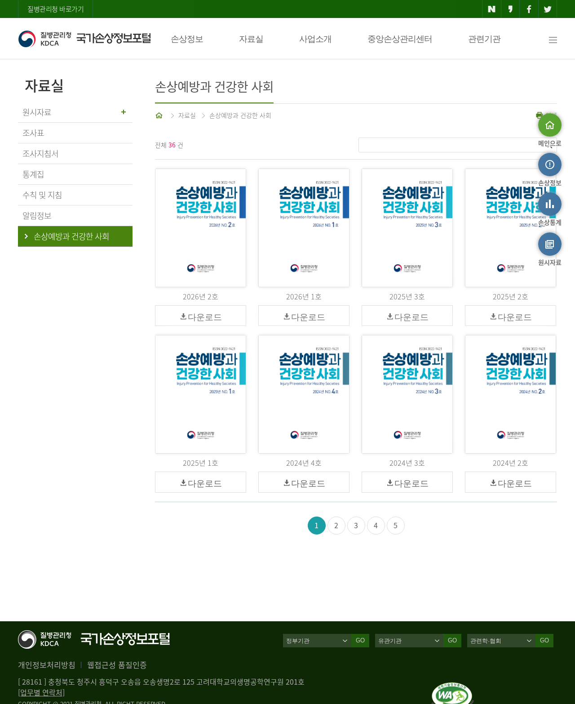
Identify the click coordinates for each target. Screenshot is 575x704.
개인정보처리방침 (46, 664)
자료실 (251, 39)
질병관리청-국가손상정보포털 (84, 38)
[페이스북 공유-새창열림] (529, 9)
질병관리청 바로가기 (55, 9)
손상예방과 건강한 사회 (240, 115)
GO (360, 640)
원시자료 (36, 112)
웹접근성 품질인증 (117, 664)
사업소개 (315, 39)
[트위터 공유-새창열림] (548, 9)
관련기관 (484, 39)
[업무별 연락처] (41, 692)
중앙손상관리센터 (399, 39)
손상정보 (187, 39)
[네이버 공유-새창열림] (491, 9)
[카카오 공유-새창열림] (510, 9)
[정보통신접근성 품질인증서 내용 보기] (452, 687)
